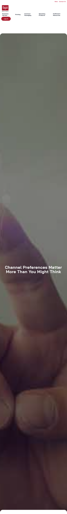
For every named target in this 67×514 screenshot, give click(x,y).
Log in (6, 19)
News (56, 1)
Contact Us (62, 1)
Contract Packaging (27, 14)
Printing (17, 14)
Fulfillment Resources (56, 14)
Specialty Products (42, 14)
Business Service (5, 14)
